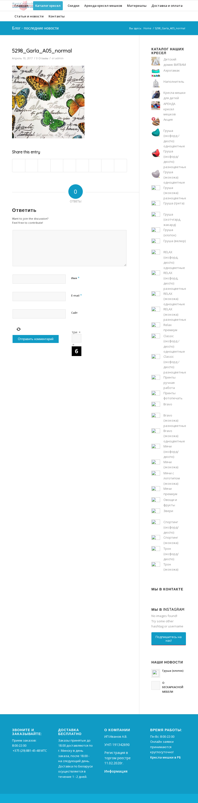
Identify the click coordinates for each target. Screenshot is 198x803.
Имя (75, 278)
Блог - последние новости (35, 28)
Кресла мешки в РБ (165, 757)
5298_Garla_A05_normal (42, 50)
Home (147, 28)
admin (59, 58)
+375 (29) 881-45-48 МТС (30, 750)
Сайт (74, 312)
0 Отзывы (42, 58)
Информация (115, 771)
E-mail (76, 295)
